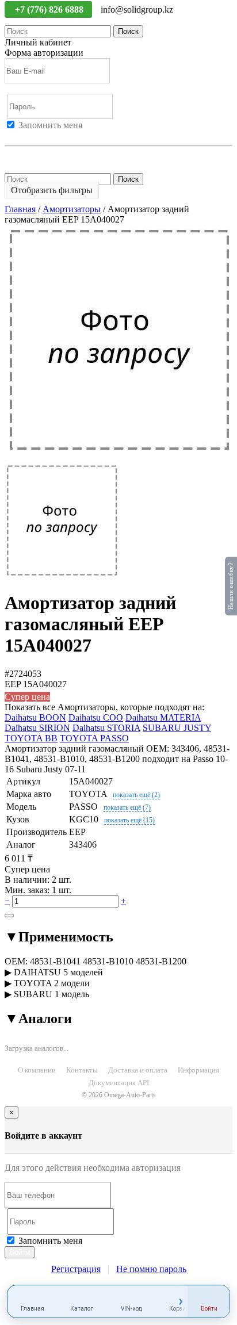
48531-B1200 (161, 961)
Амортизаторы (72, 209)
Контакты (82, 1070)
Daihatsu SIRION (37, 728)
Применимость (59, 936)
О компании (37, 1070)
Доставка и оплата (137, 1070)
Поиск (128, 31)
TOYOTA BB (31, 738)
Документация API (119, 1082)
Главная (20, 209)
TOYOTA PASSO (94, 738)
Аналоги (38, 1018)
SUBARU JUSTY (177, 728)
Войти (17, 135)
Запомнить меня (50, 125)
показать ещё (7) (127, 807)
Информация (198, 1070)
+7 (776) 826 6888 (50, 9)
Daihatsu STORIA (106, 728)
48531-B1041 (55, 961)
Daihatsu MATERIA (163, 717)
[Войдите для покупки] (9, 915)
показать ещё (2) (136, 795)
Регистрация (57, 135)
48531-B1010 (108, 961)
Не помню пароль (40, 156)
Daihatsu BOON (35, 717)
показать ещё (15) (129, 820)
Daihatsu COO (95, 717)
